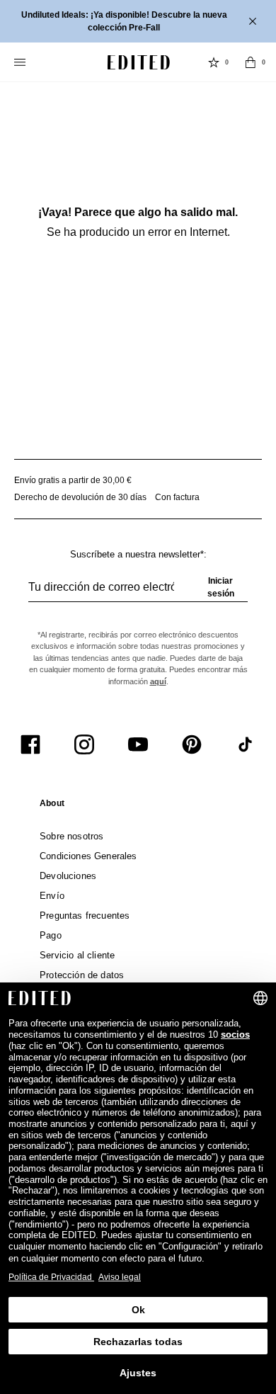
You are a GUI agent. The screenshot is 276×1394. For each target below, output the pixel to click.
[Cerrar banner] (254, 21)
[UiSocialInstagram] (84, 744)
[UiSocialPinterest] (191, 744)
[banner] (138, 21)
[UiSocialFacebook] (30, 744)
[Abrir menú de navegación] (21, 62)
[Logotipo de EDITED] (139, 62)
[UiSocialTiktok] (245, 744)
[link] (52, 806)
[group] (138, 593)
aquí (158, 681)
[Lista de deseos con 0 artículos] (213, 62)
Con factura (177, 497)
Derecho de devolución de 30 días (80, 497)
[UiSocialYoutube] (138, 744)
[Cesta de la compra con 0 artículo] (250, 62)
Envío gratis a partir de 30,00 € (73, 480)
